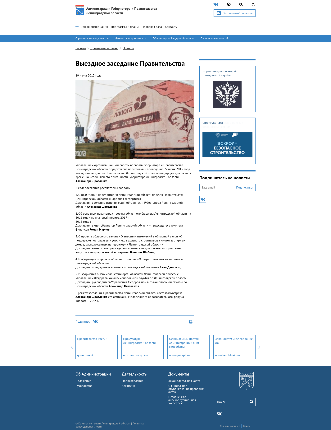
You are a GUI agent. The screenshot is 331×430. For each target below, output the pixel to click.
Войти (246, 426)
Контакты (171, 27)
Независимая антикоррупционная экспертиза (182, 400)
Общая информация (94, 27)
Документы (178, 374)
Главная (80, 48)
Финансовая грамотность (131, 38)
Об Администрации (93, 374)
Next (259, 347)
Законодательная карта (184, 381)
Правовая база (152, 27)
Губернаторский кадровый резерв (173, 38)
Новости (128, 48)
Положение (83, 381)
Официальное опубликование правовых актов (186, 389)
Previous (72, 347)
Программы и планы (125, 27)
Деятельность (134, 374)
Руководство (84, 386)
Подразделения (132, 381)
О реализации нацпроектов (92, 38)
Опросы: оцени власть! (214, 38)
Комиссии (128, 386)
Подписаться (244, 187)
